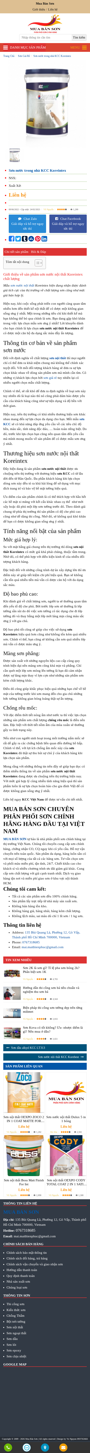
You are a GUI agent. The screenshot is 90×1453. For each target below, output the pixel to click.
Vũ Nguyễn (48, 209)
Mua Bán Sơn (31, 1439)
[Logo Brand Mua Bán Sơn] (45, 23)
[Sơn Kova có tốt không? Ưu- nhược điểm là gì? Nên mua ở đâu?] (12, 1033)
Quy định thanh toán (21, 1276)
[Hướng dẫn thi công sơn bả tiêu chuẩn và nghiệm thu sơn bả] (12, 993)
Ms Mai (53, 1132)
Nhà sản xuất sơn (18, 1281)
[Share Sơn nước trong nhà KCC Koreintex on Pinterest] (38, 240)
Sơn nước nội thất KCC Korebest (58, 1057)
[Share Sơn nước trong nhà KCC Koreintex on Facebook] (11, 240)
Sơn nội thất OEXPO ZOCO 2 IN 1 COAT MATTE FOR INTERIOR (23, 1119)
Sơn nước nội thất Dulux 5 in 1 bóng (66, 1119)
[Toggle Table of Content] (36, 263)
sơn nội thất (57, 358)
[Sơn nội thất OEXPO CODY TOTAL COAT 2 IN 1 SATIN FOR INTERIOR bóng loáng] (66, 1155)
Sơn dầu (12, 1339)
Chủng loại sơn (17, 1287)
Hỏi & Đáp (38, 252)
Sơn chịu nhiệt (16, 1356)
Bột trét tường (16, 1321)
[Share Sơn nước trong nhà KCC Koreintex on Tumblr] (25, 240)
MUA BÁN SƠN (14, 839)
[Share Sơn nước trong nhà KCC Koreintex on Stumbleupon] (31, 240)
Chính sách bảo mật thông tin (27, 1252)
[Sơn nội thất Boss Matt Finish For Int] (23, 1155)
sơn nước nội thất (22, 285)
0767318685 (31, 942)
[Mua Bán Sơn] (45, 1448)
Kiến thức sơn (16, 1310)
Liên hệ (52, 9)
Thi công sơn (15, 1304)
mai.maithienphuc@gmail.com (43, 947)
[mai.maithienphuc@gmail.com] (63, 1448)
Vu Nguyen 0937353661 (77, 1439)
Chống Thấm (15, 1315)
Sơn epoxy (14, 1350)
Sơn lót (11, 1344)
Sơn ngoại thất (16, 1333)
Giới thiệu (39, 9)
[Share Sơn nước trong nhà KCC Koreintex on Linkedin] (44, 240)
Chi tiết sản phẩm (16, 252)
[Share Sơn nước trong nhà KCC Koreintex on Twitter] (18, 240)
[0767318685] (8, 1448)
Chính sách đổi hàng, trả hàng (27, 1258)
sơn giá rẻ (50, 377)
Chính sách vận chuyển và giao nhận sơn (35, 1264)
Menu (75, 47)
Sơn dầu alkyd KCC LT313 (28, 1047)
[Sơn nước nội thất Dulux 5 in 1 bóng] (66, 1093)
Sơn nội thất (15, 1327)
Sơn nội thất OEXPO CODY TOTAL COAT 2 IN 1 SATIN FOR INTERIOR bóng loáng (66, 1182)
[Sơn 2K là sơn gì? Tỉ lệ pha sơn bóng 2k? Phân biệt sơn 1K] (12, 973)
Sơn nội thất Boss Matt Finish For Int (24, 1182)
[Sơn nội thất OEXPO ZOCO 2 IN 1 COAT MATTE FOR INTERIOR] (23, 1093)
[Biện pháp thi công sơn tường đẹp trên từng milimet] (12, 1013)
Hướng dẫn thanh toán (22, 1270)
